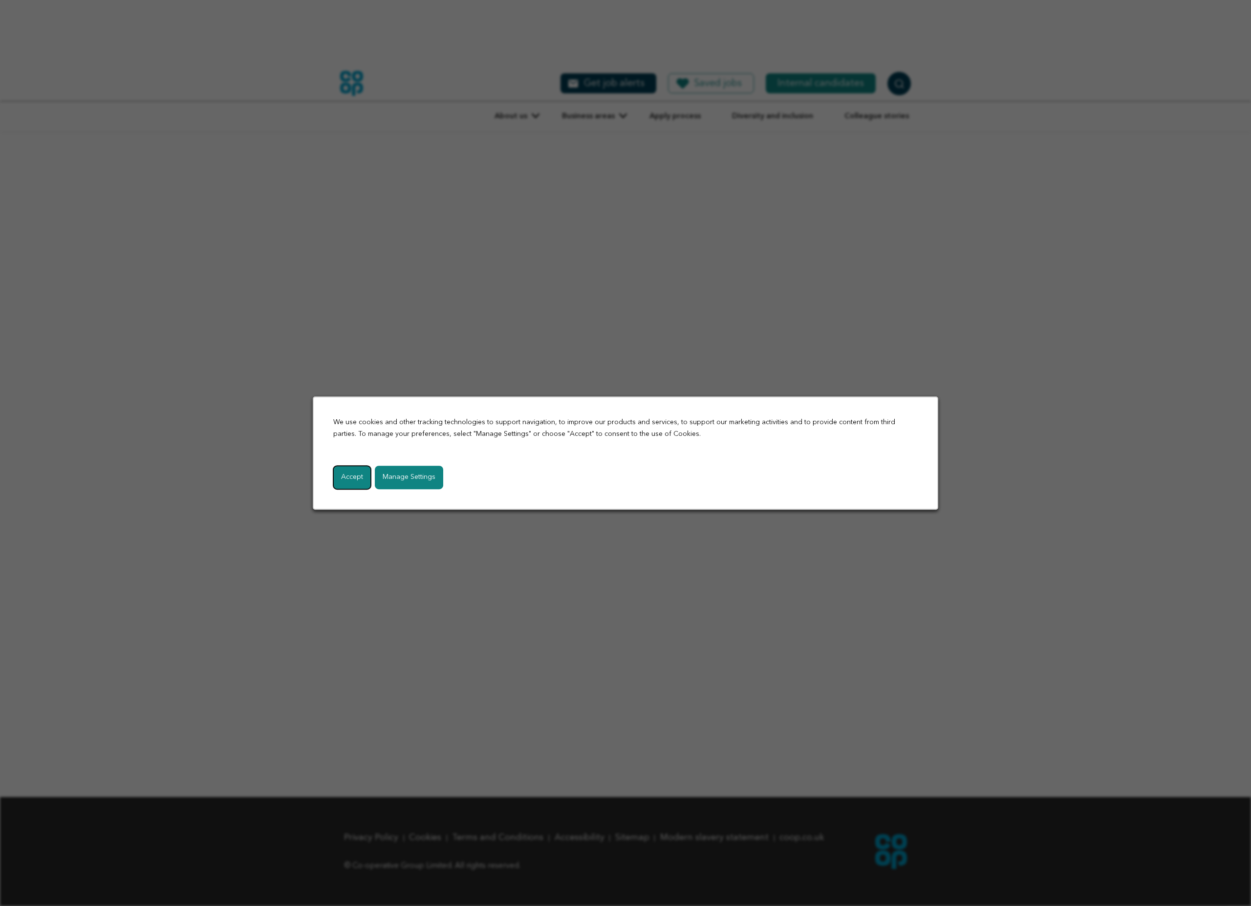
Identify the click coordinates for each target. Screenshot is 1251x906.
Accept (352, 477)
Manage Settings (409, 477)
